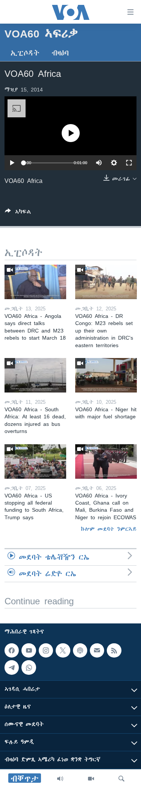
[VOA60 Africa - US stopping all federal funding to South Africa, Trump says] (35, 461)
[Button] (18, 213)
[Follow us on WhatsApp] (28, 667)
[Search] (121, 778)
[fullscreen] (128, 162)
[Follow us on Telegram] (12, 667)
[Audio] (60, 778)
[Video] (91, 778)
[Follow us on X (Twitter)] (63, 650)
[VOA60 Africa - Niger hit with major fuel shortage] (106, 375)
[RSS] (114, 650)
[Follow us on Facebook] (12, 650)
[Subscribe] (97, 650)
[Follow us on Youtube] (28, 650)
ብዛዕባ (60, 53)
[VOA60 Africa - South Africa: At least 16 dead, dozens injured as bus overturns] (35, 375)
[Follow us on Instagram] (46, 650)
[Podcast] (80, 650)
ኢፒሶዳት (25, 53)
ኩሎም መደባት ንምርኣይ (108, 529)
